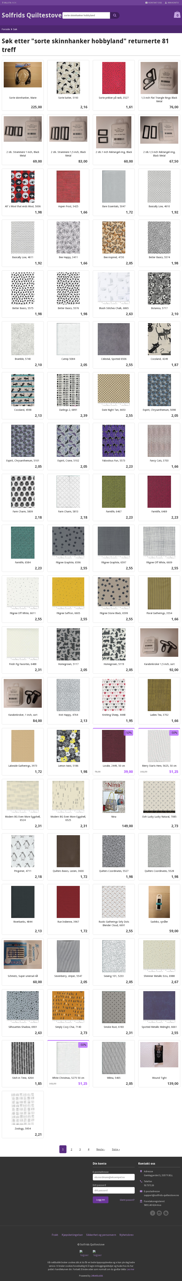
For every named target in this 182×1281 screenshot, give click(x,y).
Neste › (100, 1149)
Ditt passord (99, 1185)
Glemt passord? (127, 1199)
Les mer (130, 1269)
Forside (6, 29)
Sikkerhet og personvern (101, 1234)
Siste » (116, 1149)
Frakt (55, 1234)
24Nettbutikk (97, 1275)
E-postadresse (101, 1171)
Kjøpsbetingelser (72, 1234)
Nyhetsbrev (126, 1234)
